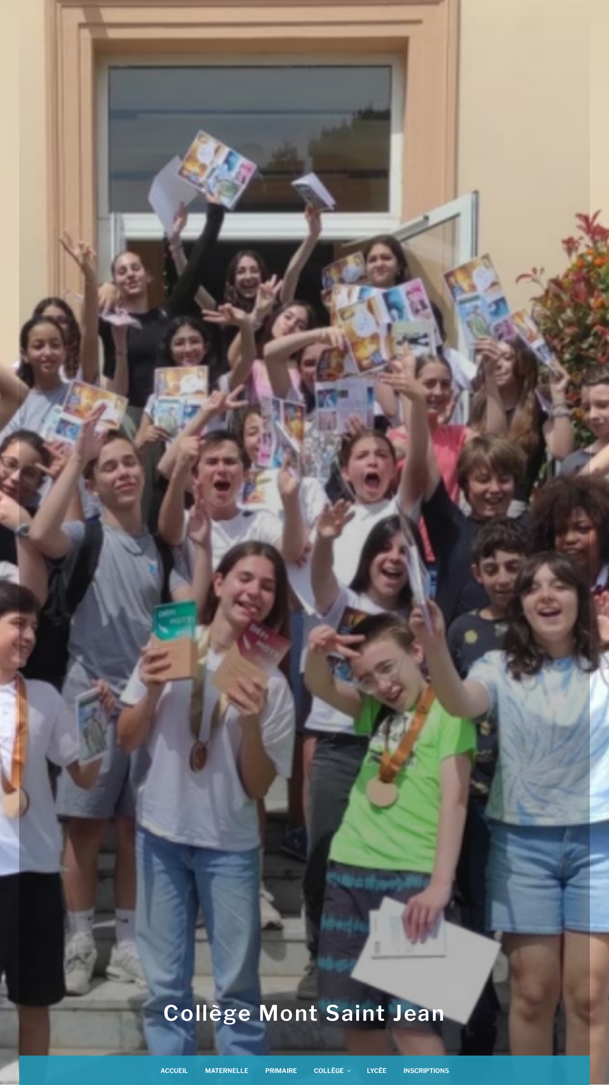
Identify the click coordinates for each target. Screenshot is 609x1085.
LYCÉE (377, 1070)
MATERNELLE (226, 1070)
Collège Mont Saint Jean (304, 1013)
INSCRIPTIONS (426, 1070)
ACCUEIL (174, 1070)
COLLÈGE (329, 1070)
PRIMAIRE (281, 1070)
